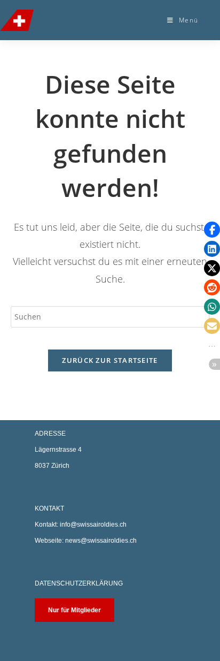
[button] (212, 230)
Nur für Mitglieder (74, 610)
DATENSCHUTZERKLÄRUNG (79, 583)
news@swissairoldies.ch (101, 540)
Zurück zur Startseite (110, 360)
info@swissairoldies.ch (93, 524)
